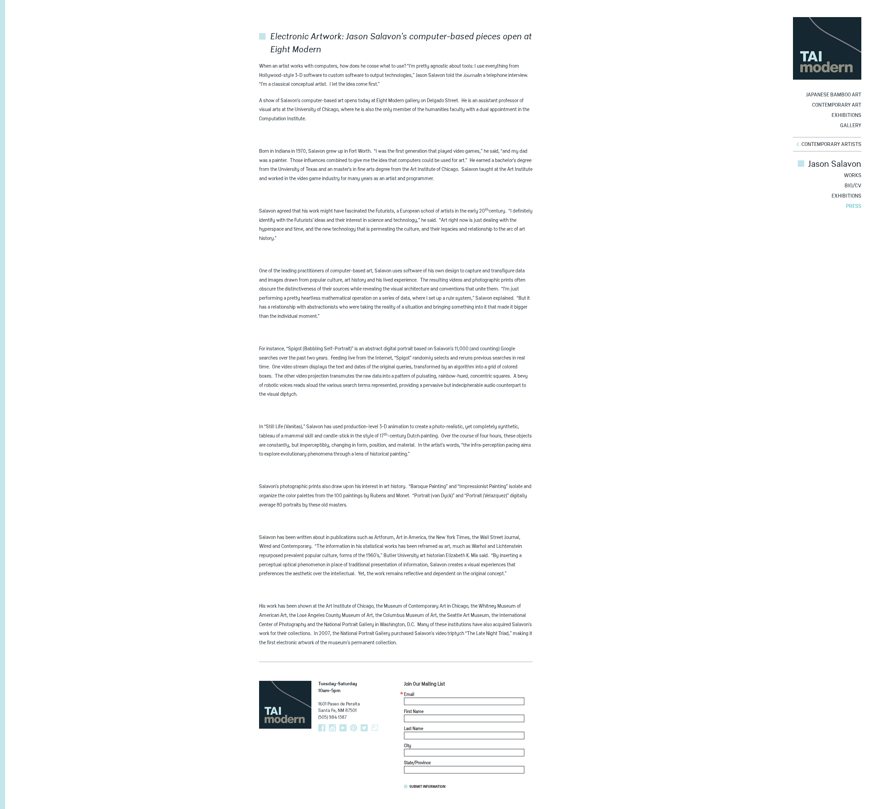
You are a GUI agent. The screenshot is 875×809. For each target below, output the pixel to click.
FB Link (321, 727)
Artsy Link (374, 727)
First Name (413, 712)
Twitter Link (364, 727)
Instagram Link (332, 727)
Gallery (850, 125)
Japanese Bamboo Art (833, 94)
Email (409, 695)
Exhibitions (846, 115)
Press (853, 206)
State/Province (417, 763)
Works (852, 175)
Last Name (413, 729)
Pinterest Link (353, 727)
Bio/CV (853, 185)
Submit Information (427, 786)
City (407, 746)
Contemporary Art (836, 105)
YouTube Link (343, 727)
